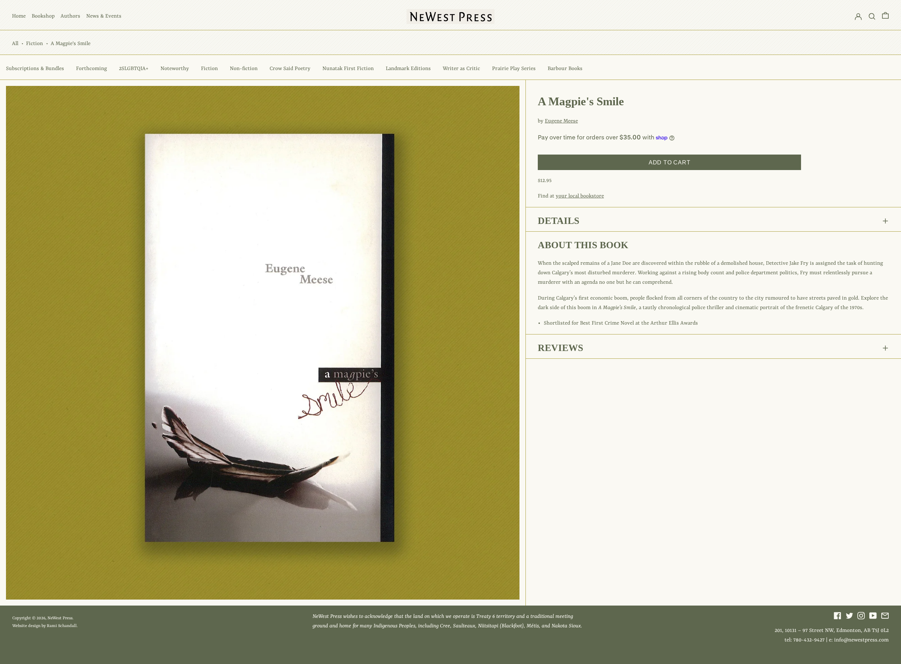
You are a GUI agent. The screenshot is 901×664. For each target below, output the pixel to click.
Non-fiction (244, 69)
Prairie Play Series (514, 69)
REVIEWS (560, 348)
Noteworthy (174, 69)
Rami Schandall (62, 626)
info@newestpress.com (861, 640)
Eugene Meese (561, 121)
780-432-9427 (809, 640)
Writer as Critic (461, 69)
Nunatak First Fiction (348, 69)
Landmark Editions (408, 69)
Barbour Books (565, 69)
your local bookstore (580, 196)
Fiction (34, 44)
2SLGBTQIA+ (134, 69)
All (15, 44)
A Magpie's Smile (70, 44)
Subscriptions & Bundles (35, 69)
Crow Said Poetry (290, 69)
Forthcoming (91, 69)
